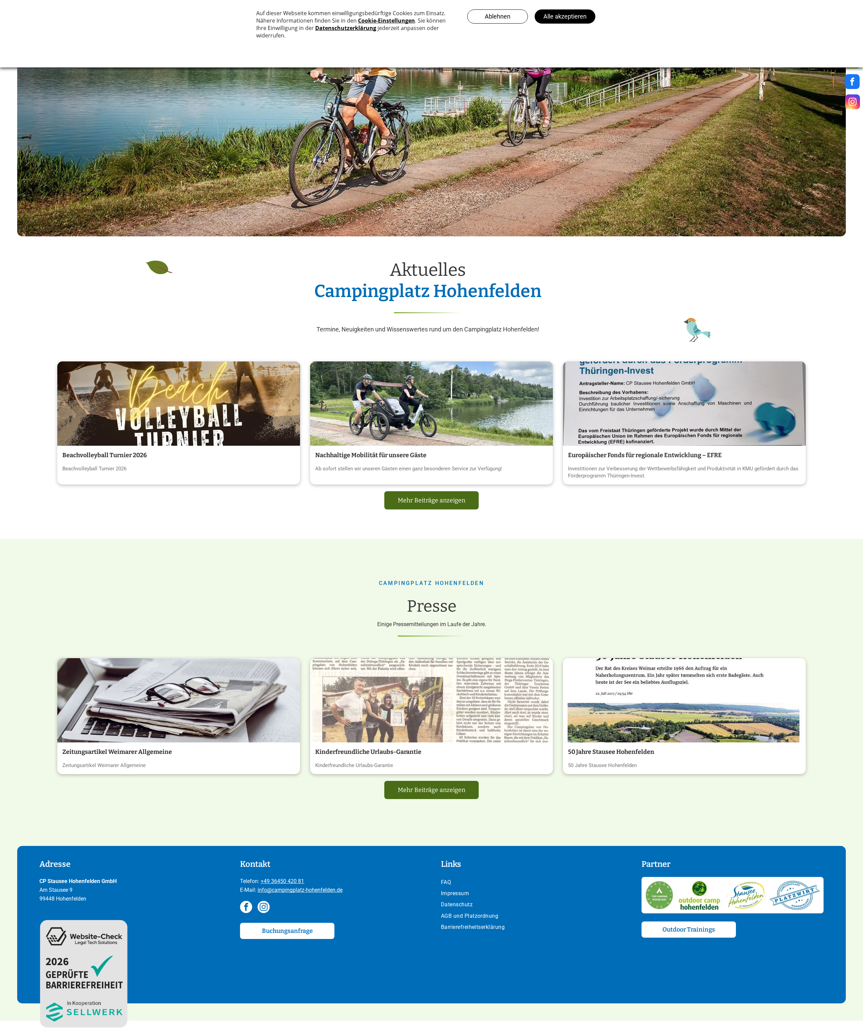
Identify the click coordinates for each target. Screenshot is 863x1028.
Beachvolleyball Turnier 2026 (104, 455)
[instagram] (264, 908)
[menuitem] (532, 882)
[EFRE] (684, 403)
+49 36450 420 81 (282, 881)
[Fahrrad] (431, 403)
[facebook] (246, 908)
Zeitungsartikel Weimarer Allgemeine (117, 752)
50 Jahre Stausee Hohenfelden (611, 752)
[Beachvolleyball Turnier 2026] (178, 403)
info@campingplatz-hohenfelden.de (300, 890)
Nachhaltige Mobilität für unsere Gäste (370, 455)
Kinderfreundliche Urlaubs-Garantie (368, 752)
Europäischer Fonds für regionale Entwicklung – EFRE (645, 455)
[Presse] (178, 700)
